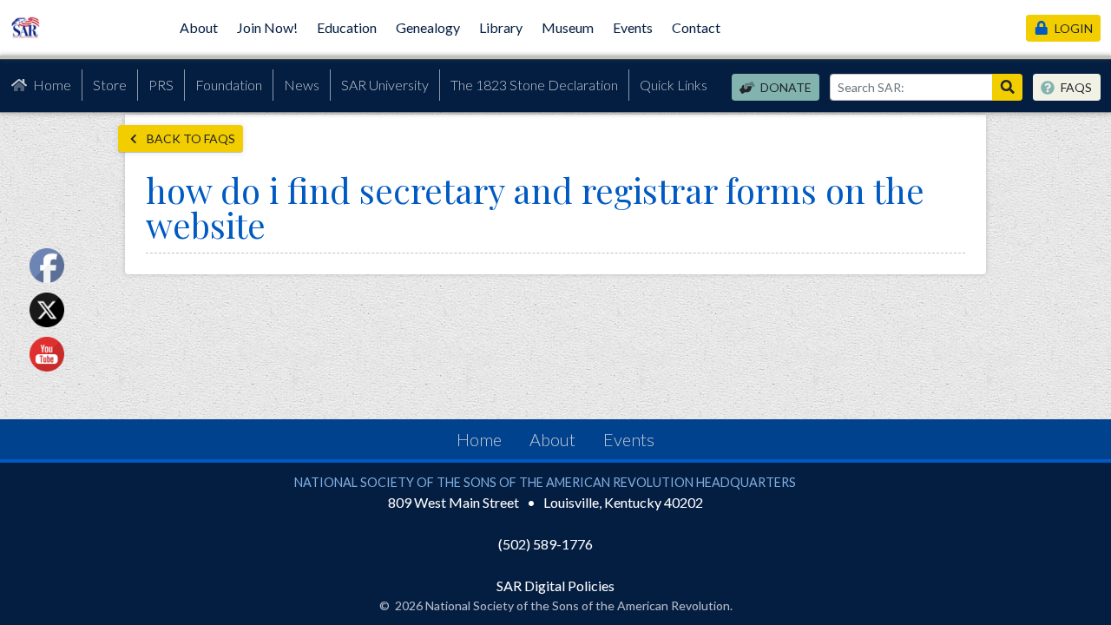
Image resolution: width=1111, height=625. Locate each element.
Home (52, 84)
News (301, 84)
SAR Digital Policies (555, 585)
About (199, 27)
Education (347, 27)
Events (633, 27)
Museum (568, 27)
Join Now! (267, 27)
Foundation (228, 84)
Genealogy (428, 27)
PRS (161, 84)
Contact (696, 27)
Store (110, 84)
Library (501, 27)
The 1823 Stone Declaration (534, 84)
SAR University (385, 84)
